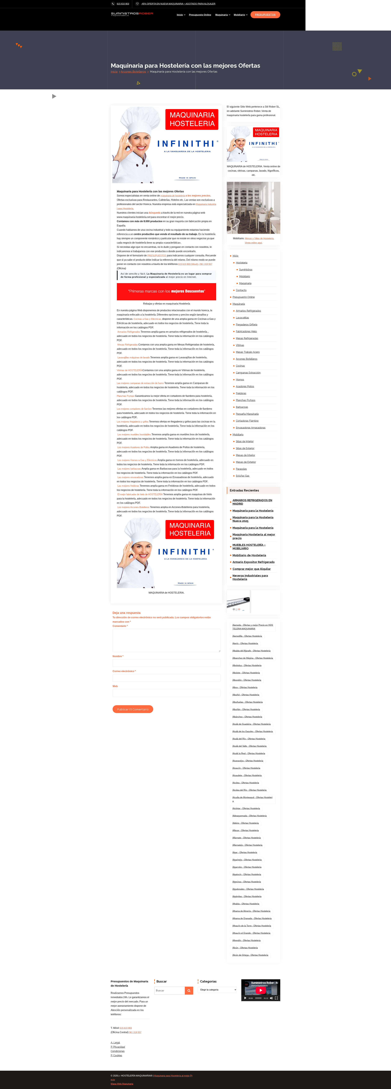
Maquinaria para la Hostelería (253, 510)
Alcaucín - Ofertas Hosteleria (246, 768)
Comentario (120, 626)
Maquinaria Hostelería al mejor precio (254, 536)
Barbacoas (242, 407)
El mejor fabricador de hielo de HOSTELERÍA (140, 494)
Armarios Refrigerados (129, 332)
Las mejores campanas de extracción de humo (140, 383)
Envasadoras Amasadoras (250, 427)
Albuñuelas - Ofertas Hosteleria (247, 702)
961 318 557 (135, 1032)
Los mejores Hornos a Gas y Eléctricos (137, 460)
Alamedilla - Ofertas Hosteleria (247, 636)
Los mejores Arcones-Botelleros (133, 507)
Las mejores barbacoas (129, 469)
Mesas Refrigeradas (127, 344)
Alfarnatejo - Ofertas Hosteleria (247, 845)
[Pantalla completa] (276, 998)
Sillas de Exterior (245, 448)
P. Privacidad (118, 1046)
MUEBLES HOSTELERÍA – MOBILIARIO (249, 546)
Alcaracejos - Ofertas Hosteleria (247, 760)
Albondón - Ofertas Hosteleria (246, 680)
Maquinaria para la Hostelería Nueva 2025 (253, 519)
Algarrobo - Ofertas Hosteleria (246, 867)
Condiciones (118, 1051)
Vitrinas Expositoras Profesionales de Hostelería (144, 184)
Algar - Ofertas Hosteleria (244, 852)
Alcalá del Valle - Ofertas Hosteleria (249, 746)
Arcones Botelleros (133, 71)
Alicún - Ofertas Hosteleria (245, 947)
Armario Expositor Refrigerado (254, 562)
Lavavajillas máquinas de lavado (133, 357)
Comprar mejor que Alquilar (252, 568)
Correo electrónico (124, 671)
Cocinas (240, 365)
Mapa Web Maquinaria (122, 1084)
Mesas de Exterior (246, 462)
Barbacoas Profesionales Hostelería (168, 163)
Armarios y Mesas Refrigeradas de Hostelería (165, 159)
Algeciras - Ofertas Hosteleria (246, 881)
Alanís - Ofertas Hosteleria (245, 643)
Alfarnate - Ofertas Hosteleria (246, 837)
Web (115, 686)
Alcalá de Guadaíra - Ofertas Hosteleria (251, 724)
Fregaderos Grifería (246, 324)
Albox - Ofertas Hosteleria (244, 687)
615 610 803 (123, 4)
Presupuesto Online (200, 14)
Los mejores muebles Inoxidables (134, 434)
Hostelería (241, 262)
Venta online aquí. (253, 243)
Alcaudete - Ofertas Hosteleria (247, 775)
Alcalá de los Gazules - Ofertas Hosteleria (252, 731)
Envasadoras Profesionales (169, 167)
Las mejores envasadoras (130, 477)
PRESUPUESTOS (265, 14)
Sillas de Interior (245, 441)
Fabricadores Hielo (246, 331)
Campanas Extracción (248, 372)
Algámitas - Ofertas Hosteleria (246, 896)
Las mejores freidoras (128, 486)
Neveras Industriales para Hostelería (250, 577)
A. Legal (115, 1042)
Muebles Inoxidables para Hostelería (139, 180)
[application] (260, 990)
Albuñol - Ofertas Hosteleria (245, 694)
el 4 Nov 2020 (132, 154)
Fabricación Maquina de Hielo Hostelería (141, 171)
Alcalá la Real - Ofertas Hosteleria (248, 753)
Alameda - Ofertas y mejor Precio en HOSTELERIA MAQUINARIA (252, 627)
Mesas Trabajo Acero (248, 352)
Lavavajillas (242, 317)
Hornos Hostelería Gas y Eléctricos (138, 176)
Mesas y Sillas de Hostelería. (259, 238)
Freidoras (241, 393)
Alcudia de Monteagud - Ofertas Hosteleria (252, 799)
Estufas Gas (242, 475)
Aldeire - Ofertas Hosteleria (245, 823)
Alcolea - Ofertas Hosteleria (245, 782)
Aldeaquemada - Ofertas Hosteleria (249, 815)
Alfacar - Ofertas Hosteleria (245, 830)
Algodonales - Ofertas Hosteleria (248, 889)
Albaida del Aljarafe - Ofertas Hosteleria (251, 650)
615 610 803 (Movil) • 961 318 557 (195, 264)
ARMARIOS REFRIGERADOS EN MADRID (252, 502)
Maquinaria (221, 14)
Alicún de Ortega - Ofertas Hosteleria (250, 955)
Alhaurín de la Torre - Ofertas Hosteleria (251, 925)
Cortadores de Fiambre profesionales (139, 167)
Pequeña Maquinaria (247, 414)
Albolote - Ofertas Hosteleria (246, 672)
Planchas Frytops (126, 396)
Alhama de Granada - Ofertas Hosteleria (252, 918)
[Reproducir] (245, 998)
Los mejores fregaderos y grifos (132, 421)
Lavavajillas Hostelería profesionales (172, 176)
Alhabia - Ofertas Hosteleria (245, 903)
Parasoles (241, 469)
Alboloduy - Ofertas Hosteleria (246, 665)
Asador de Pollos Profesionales (137, 163)
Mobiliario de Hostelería (249, 555)
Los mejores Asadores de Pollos (133, 447)
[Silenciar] (271, 998)
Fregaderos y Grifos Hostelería (173, 171)
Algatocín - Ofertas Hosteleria (246, 874)
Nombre (118, 656)
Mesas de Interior (245, 455)
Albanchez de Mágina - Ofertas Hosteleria (252, 658)
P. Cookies (116, 1055)
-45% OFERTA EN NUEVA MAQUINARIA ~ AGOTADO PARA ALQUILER (178, 4)
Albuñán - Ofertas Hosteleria (246, 709)
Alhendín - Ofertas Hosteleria (246, 940)
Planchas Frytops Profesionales (171, 180)
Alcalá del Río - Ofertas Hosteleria (248, 738)
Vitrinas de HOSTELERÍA (130, 370)
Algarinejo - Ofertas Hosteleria (247, 859)
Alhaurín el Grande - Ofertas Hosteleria (251, 933)
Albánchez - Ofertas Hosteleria (247, 716)
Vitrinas (240, 345)
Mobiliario (239, 14)
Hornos (240, 379)
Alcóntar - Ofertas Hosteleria (246, 808)
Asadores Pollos (245, 386)
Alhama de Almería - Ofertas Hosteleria (251, 911)
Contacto (241, 290)
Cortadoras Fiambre (247, 420)
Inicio (180, 14)
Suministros (245, 269)
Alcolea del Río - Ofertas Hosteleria (249, 790)
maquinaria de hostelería (173, 195)
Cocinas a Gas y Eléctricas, (148, 319)
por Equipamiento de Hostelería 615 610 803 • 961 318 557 (172, 154)
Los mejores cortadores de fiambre (134, 409)
